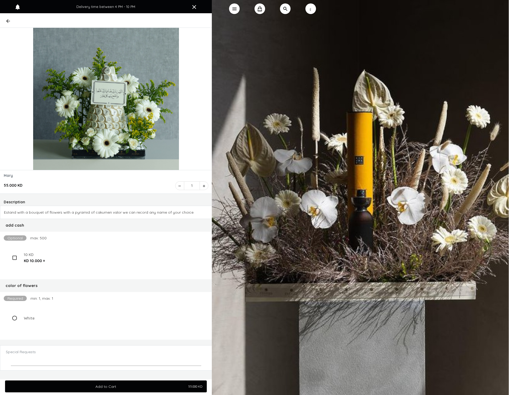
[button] (106, 225)
